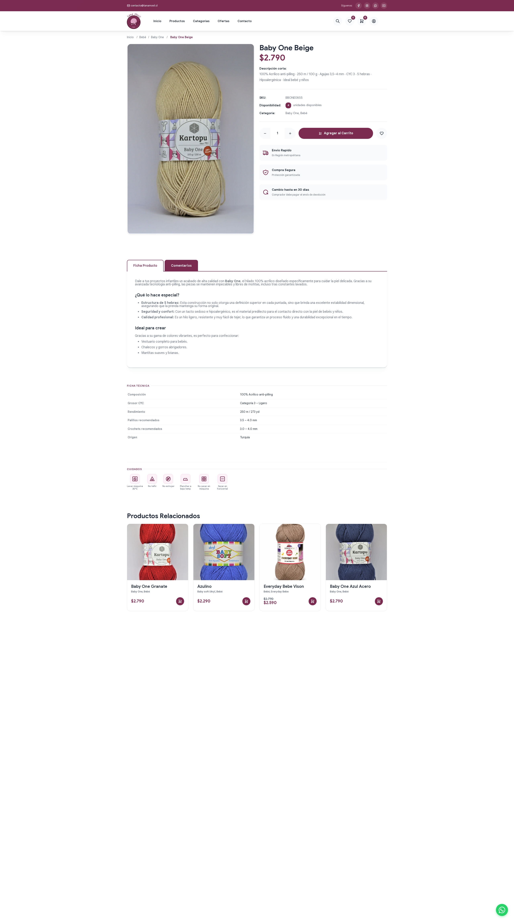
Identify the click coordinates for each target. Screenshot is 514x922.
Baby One (157, 37)
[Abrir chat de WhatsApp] (502, 910)
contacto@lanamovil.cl (144, 5)
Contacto (245, 21)
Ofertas (223, 21)
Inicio (157, 21)
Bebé (142, 37)
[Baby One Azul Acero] (356, 552)
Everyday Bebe (280, 591)
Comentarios (181, 266)
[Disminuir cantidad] (264, 133)
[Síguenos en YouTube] (384, 5)
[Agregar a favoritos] (381, 133)
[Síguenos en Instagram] (367, 5)
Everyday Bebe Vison (284, 586)
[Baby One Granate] (157, 552)
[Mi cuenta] (373, 21)
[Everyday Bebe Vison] (290, 552)
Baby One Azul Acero (350, 586)
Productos (177, 21)
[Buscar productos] (337, 21)
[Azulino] (223, 552)
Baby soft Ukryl (206, 591)
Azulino (204, 586)
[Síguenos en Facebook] (358, 5)
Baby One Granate (149, 586)
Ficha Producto (145, 266)
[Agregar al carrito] (180, 601)
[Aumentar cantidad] (290, 133)
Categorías (201, 21)
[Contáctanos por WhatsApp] (375, 5)
